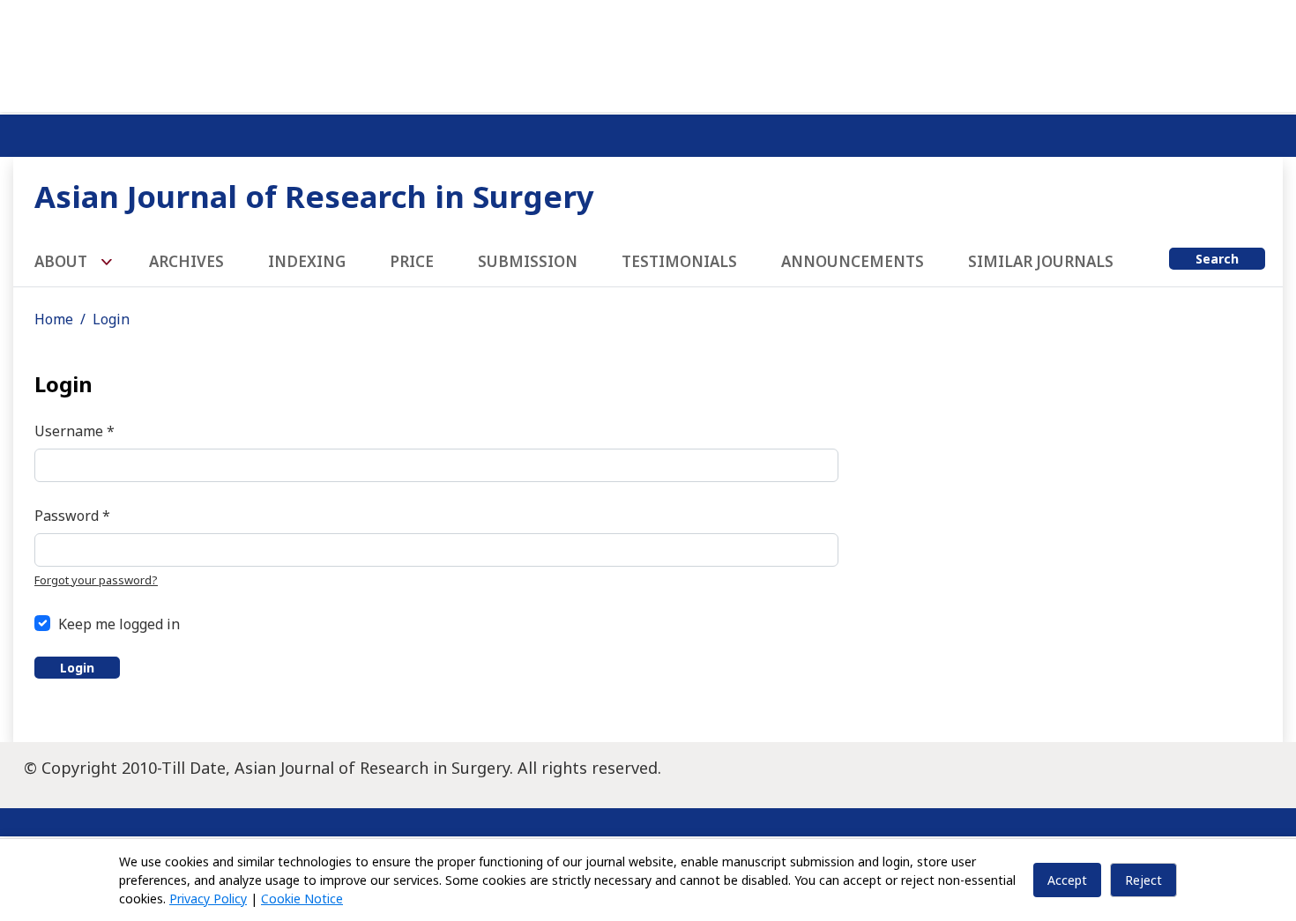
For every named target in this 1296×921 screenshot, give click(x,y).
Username (74, 430)
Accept (1067, 880)
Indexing (307, 261)
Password (72, 515)
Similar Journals (1041, 261)
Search (1217, 258)
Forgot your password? (96, 580)
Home (53, 319)
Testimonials (679, 261)
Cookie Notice (302, 898)
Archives (186, 261)
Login (77, 667)
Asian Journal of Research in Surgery (314, 196)
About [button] (62, 261)
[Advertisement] (648, 52)
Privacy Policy (208, 898)
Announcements (852, 261)
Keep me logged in (119, 624)
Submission (527, 261)
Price (412, 261)
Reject (1143, 880)
